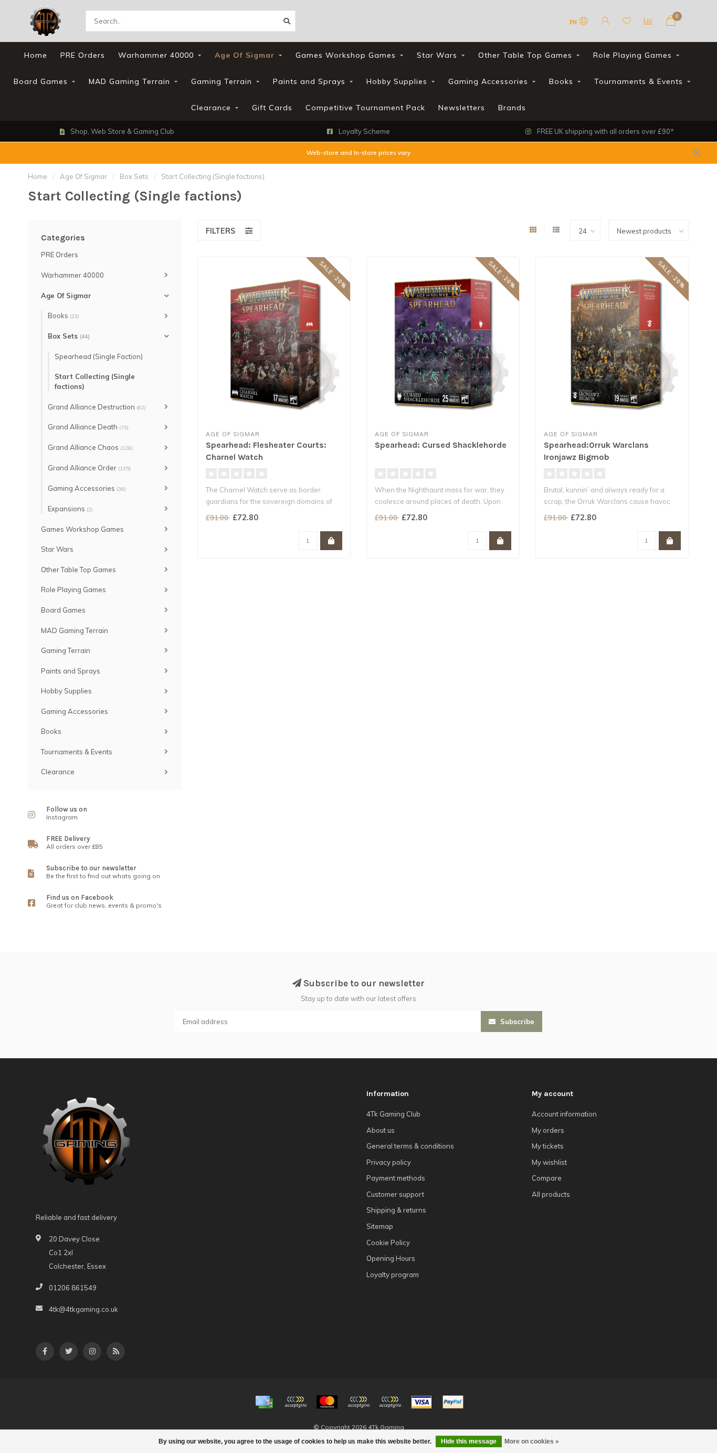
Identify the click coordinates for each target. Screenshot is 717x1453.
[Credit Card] (264, 1402)
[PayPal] (358, 1402)
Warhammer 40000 (156, 55)
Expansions (70, 508)
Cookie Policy (388, 1242)
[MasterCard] (327, 1402)
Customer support (395, 1194)
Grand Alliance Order (89, 468)
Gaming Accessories (488, 81)
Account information (564, 1114)
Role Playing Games (632, 55)
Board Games (41, 81)
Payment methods (395, 1178)
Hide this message (469, 1441)
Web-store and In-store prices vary (358, 152)
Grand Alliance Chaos (90, 447)
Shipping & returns (396, 1210)
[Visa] (421, 1402)
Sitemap (379, 1226)
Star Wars (437, 55)
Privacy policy (388, 1162)
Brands (512, 107)
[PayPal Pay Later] (390, 1402)
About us (380, 1130)
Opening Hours (390, 1258)
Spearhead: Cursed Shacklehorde (441, 445)
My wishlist (549, 1162)
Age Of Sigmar (245, 55)
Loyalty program (392, 1274)
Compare (547, 1178)
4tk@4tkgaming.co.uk (83, 1309)
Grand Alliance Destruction (97, 407)
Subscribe (516, 1021)
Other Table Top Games (525, 55)
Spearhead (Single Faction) (99, 356)
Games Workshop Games (346, 55)
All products (551, 1194)
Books (561, 81)
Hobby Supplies (396, 81)
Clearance (211, 107)
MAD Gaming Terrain (129, 81)
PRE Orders (82, 55)
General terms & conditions (410, 1146)
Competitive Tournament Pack (365, 107)
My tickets (548, 1146)
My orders (548, 1130)
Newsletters (461, 107)
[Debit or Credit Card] (295, 1402)
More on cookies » (531, 1441)
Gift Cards (272, 107)
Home (35, 55)
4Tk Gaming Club (393, 1114)
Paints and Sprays (309, 81)
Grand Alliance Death (88, 427)
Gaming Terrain (221, 81)
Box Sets (69, 336)
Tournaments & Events (638, 81)
